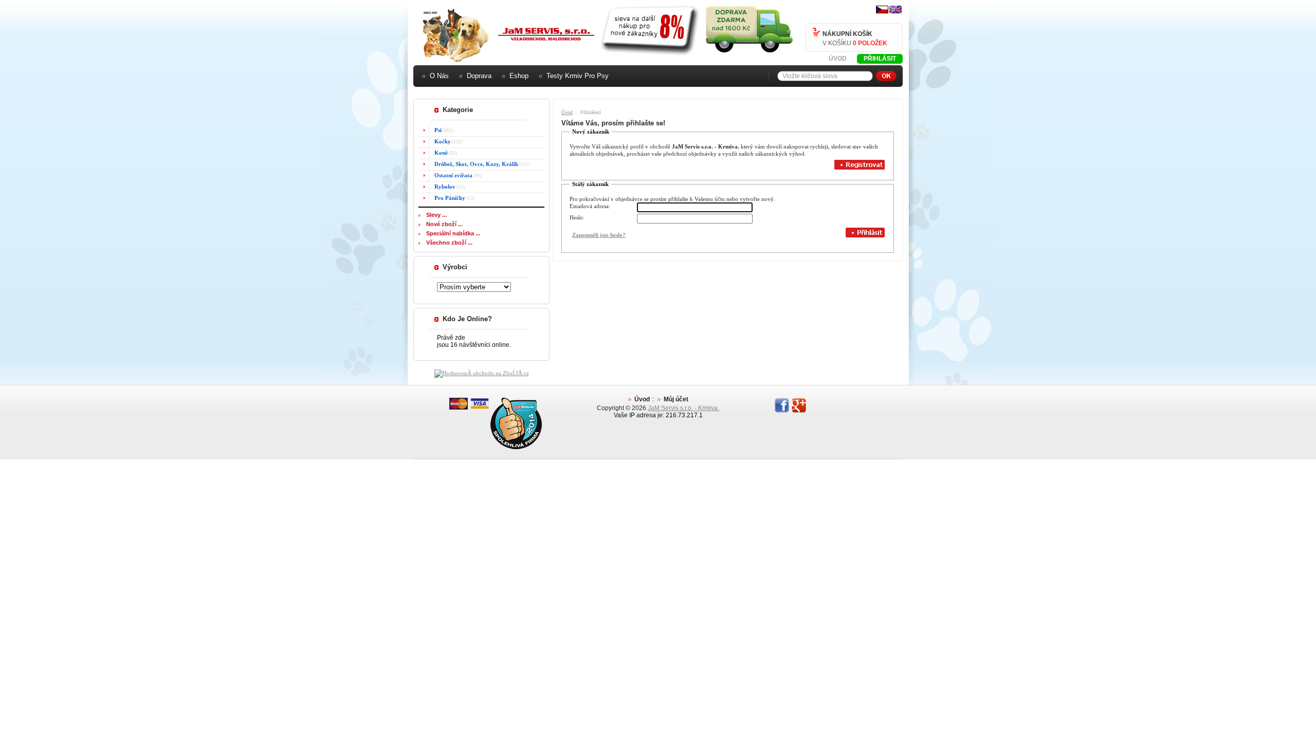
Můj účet (676, 399)
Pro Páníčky (449, 198)
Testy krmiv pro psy (577, 76)
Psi (438, 130)
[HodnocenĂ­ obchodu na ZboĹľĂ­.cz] (481, 373)
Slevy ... (436, 215)
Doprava (479, 76)
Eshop (518, 76)
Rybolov (444, 186)
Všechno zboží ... (449, 242)
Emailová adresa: (590, 206)
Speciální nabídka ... (453, 233)
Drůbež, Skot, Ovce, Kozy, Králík (476, 164)
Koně (441, 153)
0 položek (870, 43)
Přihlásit (880, 58)
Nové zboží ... (444, 224)
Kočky (442, 141)
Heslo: (577, 217)
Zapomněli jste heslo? (599, 235)
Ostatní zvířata (453, 175)
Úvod (838, 58)
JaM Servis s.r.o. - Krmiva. (683, 408)
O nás (439, 76)
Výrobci (455, 267)
